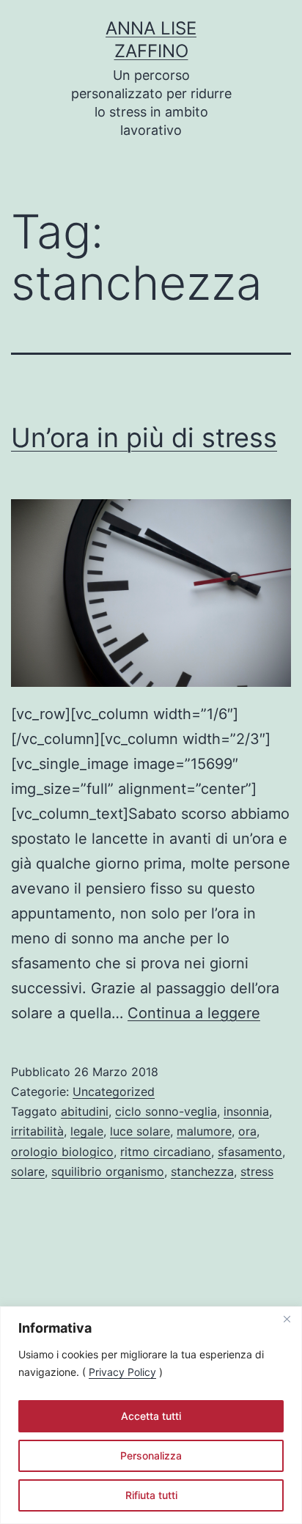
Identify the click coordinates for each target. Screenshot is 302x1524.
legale (86, 1131)
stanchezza (202, 1171)
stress (256, 1171)
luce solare (140, 1131)
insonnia (246, 1111)
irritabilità (37, 1131)
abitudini (84, 1111)
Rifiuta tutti (151, 1495)
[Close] (286, 1319)
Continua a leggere (194, 1013)
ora (247, 1131)
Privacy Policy (122, 1372)
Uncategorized (114, 1091)
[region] (151, 1415)
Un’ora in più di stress (144, 438)
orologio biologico (62, 1151)
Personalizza (151, 1455)
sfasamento (250, 1151)
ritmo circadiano (165, 1151)
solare (28, 1171)
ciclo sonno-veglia (166, 1111)
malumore (204, 1131)
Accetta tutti (151, 1416)
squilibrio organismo (107, 1171)
